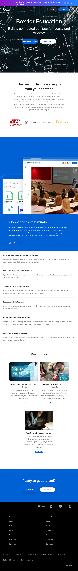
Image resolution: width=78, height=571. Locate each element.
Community (49, 539)
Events (11, 530)
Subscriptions (32, 554)
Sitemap (18, 554)
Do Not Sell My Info (9, 560)
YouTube (41, 506)
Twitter (60, 506)
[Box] (6, 9)
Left (65, 3)
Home (11, 517)
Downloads (12, 539)
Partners (11, 526)
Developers (49, 544)
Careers (11, 521)
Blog (51, 506)
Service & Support (51, 517)
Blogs (47, 535)
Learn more (20, 4)
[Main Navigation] (73, 9)
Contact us (48, 41)
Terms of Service (47, 554)
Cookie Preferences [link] (27, 560)
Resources (12, 544)
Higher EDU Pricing (30, 41)
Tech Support (50, 526)
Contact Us (49, 530)
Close (72, 3)
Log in (54, 9)
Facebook (70, 506)
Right (68, 3)
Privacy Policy (62, 554)
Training (48, 521)
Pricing (11, 535)
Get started (64, 9)
